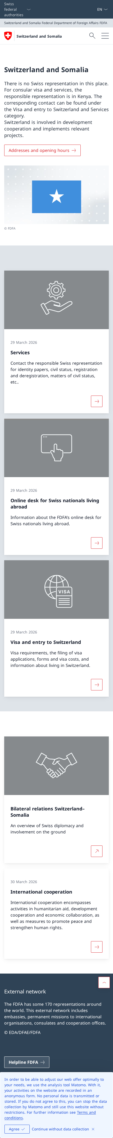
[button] (104, 982)
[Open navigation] (105, 36)
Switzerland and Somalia (39, 36)
